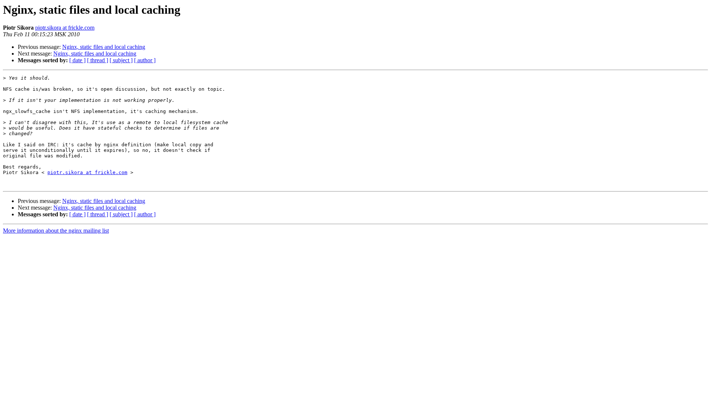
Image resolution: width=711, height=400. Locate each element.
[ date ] (77, 60)
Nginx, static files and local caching (103, 47)
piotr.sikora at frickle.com (64, 27)
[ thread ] (97, 60)
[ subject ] (121, 60)
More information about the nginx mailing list (56, 230)
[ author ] (145, 60)
